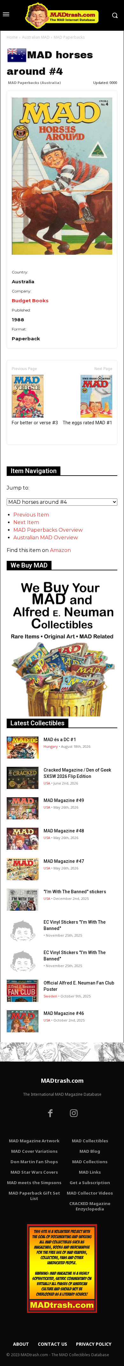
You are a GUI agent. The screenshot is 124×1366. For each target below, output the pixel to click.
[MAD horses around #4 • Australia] (62, 176)
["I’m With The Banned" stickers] (22, 899)
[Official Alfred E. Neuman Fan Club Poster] (22, 991)
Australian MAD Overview (45, 538)
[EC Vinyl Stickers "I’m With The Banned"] (22, 930)
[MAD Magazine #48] (22, 839)
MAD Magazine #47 (64, 861)
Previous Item (31, 515)
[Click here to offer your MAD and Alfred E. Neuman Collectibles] (62, 715)
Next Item (26, 522)
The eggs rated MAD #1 (87, 423)
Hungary (51, 746)
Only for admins (29, 455)
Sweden (50, 996)
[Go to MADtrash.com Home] (62, 15)
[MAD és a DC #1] (22, 747)
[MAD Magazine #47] (22, 869)
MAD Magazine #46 (64, 1013)
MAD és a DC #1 (60, 739)
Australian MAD (36, 37)
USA (47, 783)
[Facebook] (50, 1114)
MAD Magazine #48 (64, 830)
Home (12, 37)
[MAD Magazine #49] (22, 808)
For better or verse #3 (35, 423)
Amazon (60, 550)
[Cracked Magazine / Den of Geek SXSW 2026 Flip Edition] (22, 778)
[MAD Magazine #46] (22, 1021)
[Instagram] (74, 1114)
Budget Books (30, 301)
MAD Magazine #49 (64, 800)
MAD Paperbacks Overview (48, 530)
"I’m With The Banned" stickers (75, 891)
